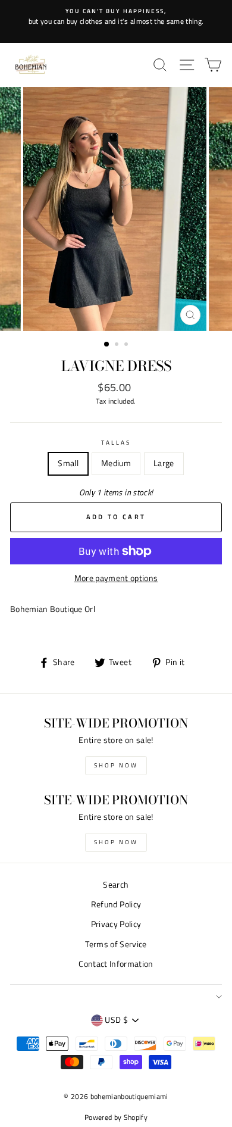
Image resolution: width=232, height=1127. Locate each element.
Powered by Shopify (116, 1117)
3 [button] (127, 345)
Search (115, 885)
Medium (116, 463)
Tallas (116, 442)
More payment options (116, 578)
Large (163, 463)
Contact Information (116, 964)
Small (68, 463)
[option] (116, 16)
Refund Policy (116, 904)
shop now (116, 765)
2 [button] (118, 345)
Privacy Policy (116, 924)
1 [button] (107, 345)
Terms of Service (115, 944)
